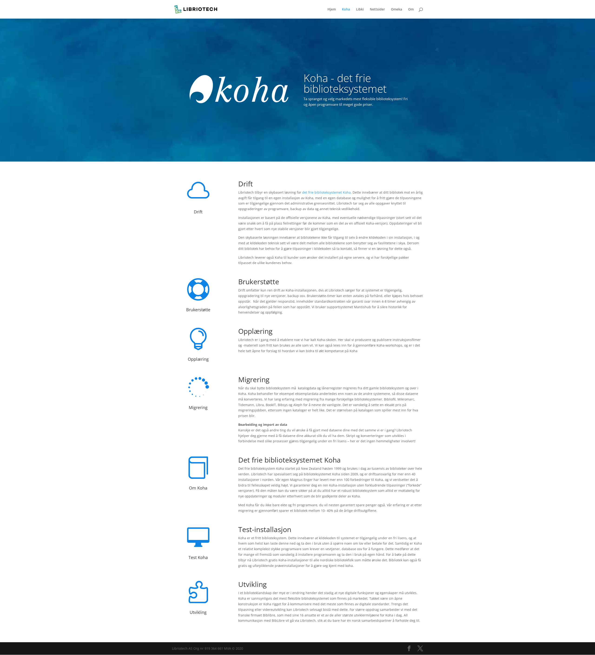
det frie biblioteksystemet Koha (326, 192)
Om (411, 9)
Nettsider (377, 9)
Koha (346, 9)
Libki (360, 9)
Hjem (331, 9)
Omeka (396, 9)
